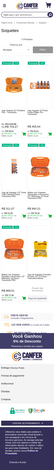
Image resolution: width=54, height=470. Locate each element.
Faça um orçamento (37, 298)
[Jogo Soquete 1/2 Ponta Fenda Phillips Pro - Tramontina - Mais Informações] (40, 85)
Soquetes (43, 23)
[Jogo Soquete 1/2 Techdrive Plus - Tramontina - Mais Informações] (14, 85)
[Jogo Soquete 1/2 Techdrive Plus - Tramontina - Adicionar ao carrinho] (24, 134)
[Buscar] (50, 14)
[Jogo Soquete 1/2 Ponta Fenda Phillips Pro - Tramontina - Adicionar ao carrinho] (50, 134)
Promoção (7, 63)
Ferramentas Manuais (25, 23)
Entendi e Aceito (17, 462)
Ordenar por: (16, 45)
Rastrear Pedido (17, 368)
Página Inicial (7, 23)
